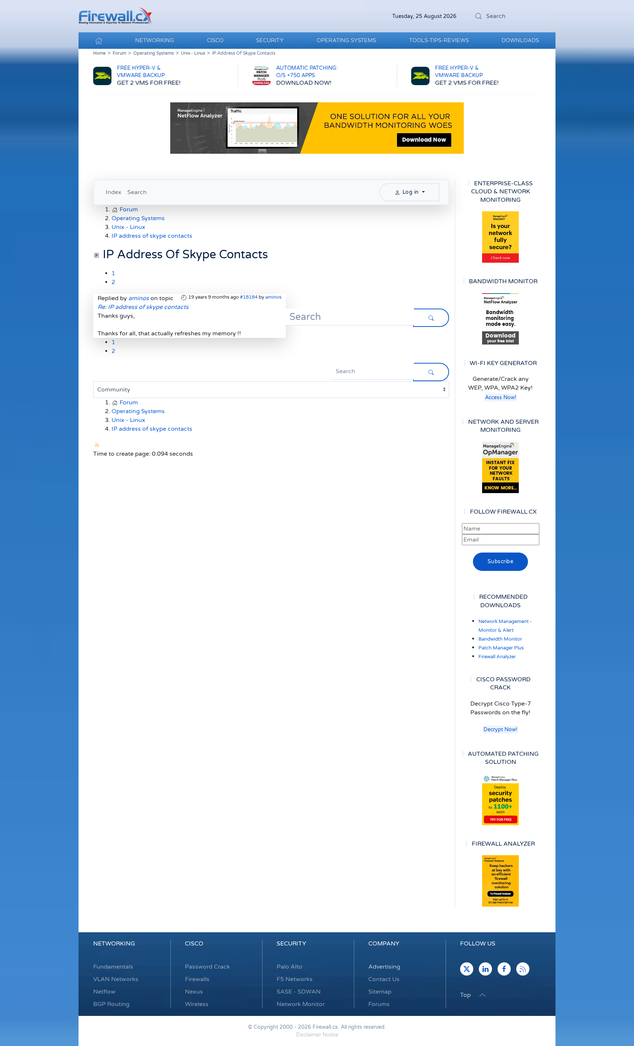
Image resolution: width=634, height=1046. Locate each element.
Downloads (520, 40)
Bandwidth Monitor (500, 639)
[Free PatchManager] (500, 799)
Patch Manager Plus (501, 648)
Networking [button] (154, 40)
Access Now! (500, 397)
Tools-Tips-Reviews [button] (439, 40)
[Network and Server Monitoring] (500, 467)
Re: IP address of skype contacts (143, 307)
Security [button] (270, 40)
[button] (482, 995)
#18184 (249, 297)
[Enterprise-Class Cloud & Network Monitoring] (500, 237)
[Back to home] (115, 16)
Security (291, 943)
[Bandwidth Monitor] (500, 319)
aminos (273, 297)
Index (113, 192)
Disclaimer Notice (317, 1035)
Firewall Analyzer (497, 657)
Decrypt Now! (500, 729)
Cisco (194, 943)
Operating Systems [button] (346, 40)
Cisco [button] (215, 40)
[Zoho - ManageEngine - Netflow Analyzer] (317, 127)
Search (137, 192)
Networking (114, 943)
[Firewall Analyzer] (500, 881)
